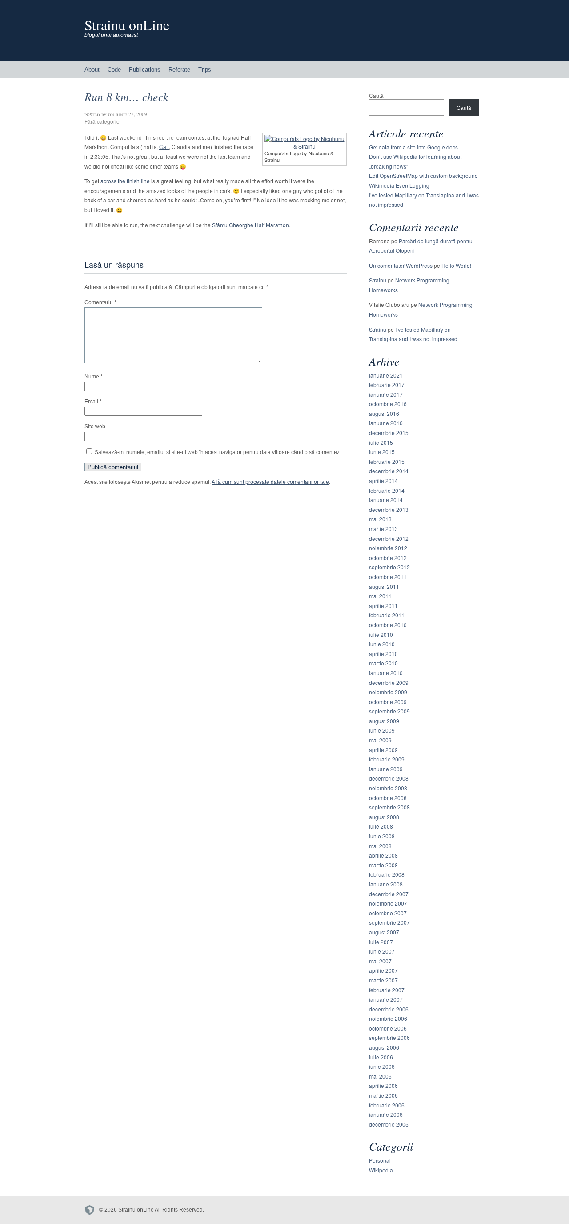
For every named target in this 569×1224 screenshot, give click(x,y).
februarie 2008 (387, 874)
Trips (204, 69)
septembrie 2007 (389, 922)
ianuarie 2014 (386, 499)
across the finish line (125, 181)
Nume (93, 377)
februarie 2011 (387, 615)
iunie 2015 (382, 451)
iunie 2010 (382, 644)
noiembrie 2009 (388, 692)
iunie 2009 (382, 730)
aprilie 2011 (383, 605)
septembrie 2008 (389, 807)
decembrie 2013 (389, 509)
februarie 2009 (387, 759)
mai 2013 (380, 519)
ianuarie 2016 (386, 423)
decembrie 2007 (389, 894)
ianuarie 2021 (386, 375)
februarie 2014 (387, 490)
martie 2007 (383, 980)
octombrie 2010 (388, 624)
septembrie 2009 (389, 711)
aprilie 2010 (383, 653)
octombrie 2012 (388, 557)
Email (93, 402)
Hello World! (456, 265)
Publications (144, 69)
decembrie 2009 (389, 682)
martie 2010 (383, 663)
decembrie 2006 (389, 1009)
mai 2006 (380, 1076)
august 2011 (384, 586)
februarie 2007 (387, 990)
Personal (380, 1160)
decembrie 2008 (389, 778)
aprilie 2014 (383, 480)
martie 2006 (383, 1095)
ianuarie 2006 (386, 1114)
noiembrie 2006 (388, 1018)
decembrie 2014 (389, 471)
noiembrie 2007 (388, 903)
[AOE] (91, 1210)
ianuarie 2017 (386, 394)
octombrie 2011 (388, 576)
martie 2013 (383, 528)
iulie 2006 (381, 1057)
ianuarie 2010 (386, 672)
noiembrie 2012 (388, 548)
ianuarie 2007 (386, 999)
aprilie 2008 (383, 855)
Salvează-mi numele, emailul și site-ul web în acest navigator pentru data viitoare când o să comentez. (218, 452)
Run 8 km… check (126, 96)
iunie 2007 (382, 951)
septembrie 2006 (389, 1037)
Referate (179, 69)
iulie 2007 (381, 942)
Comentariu (100, 302)
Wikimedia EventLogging (399, 185)
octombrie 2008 (388, 797)
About (92, 69)
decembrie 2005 (389, 1124)
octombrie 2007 (388, 913)
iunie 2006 (382, 1066)
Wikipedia (381, 1170)
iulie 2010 (381, 634)
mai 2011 (380, 596)
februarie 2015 (387, 461)
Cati (164, 146)
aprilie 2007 (383, 970)
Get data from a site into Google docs (413, 147)
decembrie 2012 (389, 538)
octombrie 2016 (388, 403)
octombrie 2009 (388, 701)
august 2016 (384, 413)
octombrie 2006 (388, 1028)
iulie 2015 (381, 442)
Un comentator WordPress (401, 265)
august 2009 (384, 721)
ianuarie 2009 (386, 769)
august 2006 (384, 1047)
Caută (376, 95)
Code (114, 69)
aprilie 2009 (383, 749)
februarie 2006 (387, 1105)
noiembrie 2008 (388, 788)
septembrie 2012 (389, 567)
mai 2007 (380, 961)
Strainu (377, 280)
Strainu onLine (126, 24)
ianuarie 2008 (386, 884)
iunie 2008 (382, 836)
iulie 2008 (381, 826)
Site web (94, 426)
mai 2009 (380, 740)
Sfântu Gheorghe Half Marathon (250, 225)
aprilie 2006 (383, 1085)
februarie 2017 (387, 384)
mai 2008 (380, 846)
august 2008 (384, 817)
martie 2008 (383, 865)
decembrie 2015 (389, 432)
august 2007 (384, 932)
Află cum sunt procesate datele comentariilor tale (270, 482)
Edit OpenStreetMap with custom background (423, 175)
